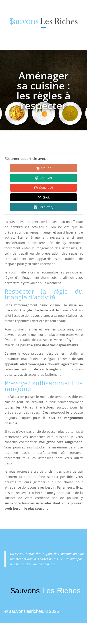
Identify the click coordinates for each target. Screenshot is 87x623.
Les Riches (46, 590)
